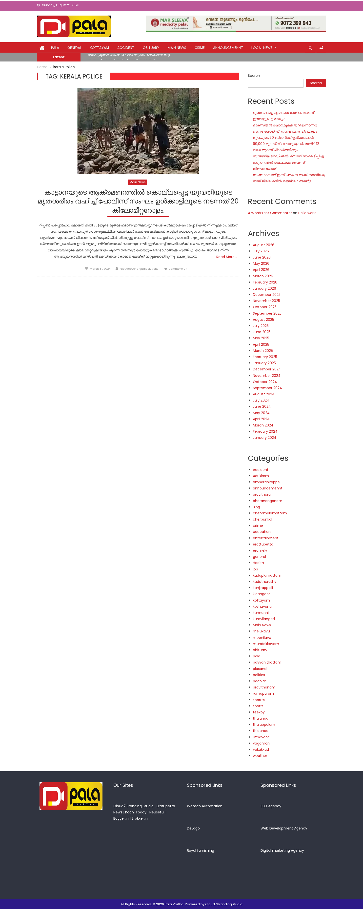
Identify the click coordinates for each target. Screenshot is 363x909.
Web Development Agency (284, 828)
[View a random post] (321, 48)
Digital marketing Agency (282, 850)
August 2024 (264, 394)
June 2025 (261, 331)
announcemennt (228, 47)
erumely (260, 550)
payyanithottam (267, 662)
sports (258, 706)
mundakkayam (266, 643)
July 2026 (261, 251)
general (74, 47)
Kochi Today (135, 812)
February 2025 (265, 356)
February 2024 (265, 431)
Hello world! (308, 212)
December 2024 (267, 369)
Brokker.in (140, 818)
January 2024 (264, 437)
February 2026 (265, 282)
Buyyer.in (121, 818)
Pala (55, 47)
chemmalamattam (270, 513)
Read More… (226, 256)
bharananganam (267, 500)
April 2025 (261, 344)
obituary (151, 47)
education (262, 531)
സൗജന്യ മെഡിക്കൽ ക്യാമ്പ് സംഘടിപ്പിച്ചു (123, 57)
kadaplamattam (267, 575)
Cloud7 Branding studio (223, 904)
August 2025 (263, 319)
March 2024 (263, 425)
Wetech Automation (204, 806)
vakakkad (261, 749)
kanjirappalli (263, 587)
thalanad (260, 718)
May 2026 (261, 263)
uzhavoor (261, 737)
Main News (177, 47)
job (255, 569)
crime (200, 47)
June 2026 (262, 257)
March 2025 (263, 350)
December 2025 (267, 294)
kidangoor (261, 593)
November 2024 (267, 375)
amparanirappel (267, 482)
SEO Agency (271, 806)
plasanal (260, 668)
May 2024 (261, 412)
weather (260, 755)
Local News (262, 47)
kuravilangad (264, 618)
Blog (256, 507)
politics (259, 674)
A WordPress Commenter (270, 212)
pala (256, 656)
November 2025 (266, 300)
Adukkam (261, 475)
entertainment (266, 538)
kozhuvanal (262, 606)
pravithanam (264, 687)
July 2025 (261, 325)
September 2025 (267, 313)
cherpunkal (262, 519)
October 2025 (265, 306)
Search (254, 75)
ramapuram (263, 693)
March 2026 (263, 276)
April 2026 (261, 269)
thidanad (260, 730)
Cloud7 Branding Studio (133, 806)
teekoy (259, 712)
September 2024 (267, 387)
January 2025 (264, 363)
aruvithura (262, 494)
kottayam (99, 47)
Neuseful (156, 812)
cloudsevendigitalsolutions (139, 269)
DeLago (193, 828)
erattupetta (263, 544)
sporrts (259, 699)
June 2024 (262, 406)
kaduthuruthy (264, 581)
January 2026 (264, 288)
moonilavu (262, 637)
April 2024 (261, 419)
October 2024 (265, 381)
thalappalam (264, 724)
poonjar (259, 681)
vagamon (261, 743)
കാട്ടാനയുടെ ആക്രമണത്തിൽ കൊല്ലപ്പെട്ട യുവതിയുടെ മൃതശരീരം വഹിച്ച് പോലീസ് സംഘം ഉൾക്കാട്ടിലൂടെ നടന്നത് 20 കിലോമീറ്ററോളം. (138, 201)
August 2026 (263, 244)
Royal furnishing (200, 850)
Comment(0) (177, 269)
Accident (125, 47)
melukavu (261, 631)
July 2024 (261, 400)
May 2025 (261, 338)
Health (258, 562)
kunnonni (261, 612)
